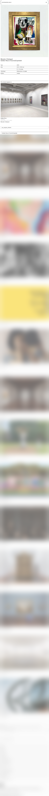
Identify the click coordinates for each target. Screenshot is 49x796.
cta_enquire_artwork (6, 127)
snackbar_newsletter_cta (42, 794)
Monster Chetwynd (7, 59)
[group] (24, 31)
